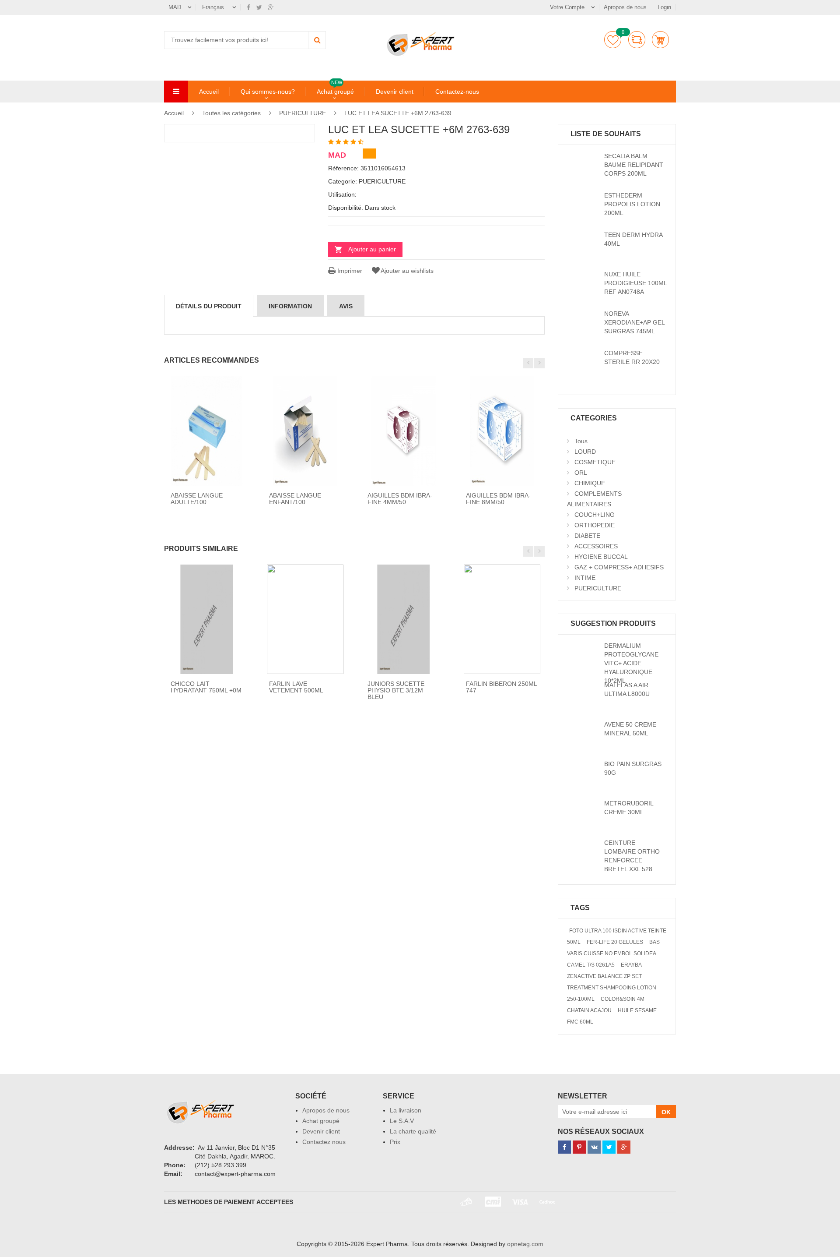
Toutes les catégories (231, 113)
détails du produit (209, 306)
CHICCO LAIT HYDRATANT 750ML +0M (206, 687)
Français (214, 7)
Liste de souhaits (612, 39)
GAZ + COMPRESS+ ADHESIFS (619, 567)
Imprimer (349, 270)
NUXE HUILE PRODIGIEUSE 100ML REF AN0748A (635, 283)
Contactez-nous (457, 91)
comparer (636, 39)
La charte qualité (413, 1131)
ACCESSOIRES (596, 546)
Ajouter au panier (372, 249)
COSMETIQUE (595, 462)
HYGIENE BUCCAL (601, 556)
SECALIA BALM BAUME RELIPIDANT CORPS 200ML (633, 164)
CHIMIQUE (589, 483)
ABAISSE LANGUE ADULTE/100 (197, 498)
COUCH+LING (594, 514)
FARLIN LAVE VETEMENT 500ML (296, 687)
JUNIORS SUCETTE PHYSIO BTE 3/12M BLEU (396, 690)
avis (346, 306)
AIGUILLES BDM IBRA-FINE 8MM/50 (498, 498)
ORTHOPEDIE (594, 525)
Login (664, 7)
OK (666, 1112)
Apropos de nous (626, 7)
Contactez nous (324, 1141)
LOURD (585, 451)
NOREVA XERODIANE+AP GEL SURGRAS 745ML (634, 322)
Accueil (209, 91)
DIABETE (587, 535)
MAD (174, 7)
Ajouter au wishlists (407, 270)
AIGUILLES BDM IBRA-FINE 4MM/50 (400, 498)
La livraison (405, 1110)
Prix (395, 1141)
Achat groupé (335, 91)
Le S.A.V (402, 1120)
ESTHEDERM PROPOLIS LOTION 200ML (632, 204)
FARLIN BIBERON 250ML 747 (501, 687)
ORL (580, 472)
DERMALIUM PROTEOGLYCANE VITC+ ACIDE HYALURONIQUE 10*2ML (631, 663)
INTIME (584, 577)
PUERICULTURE (302, 113)
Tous (581, 441)
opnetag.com (525, 1243)
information (290, 306)
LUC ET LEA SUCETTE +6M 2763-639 (398, 113)
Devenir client (394, 91)
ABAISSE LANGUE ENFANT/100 (295, 498)
